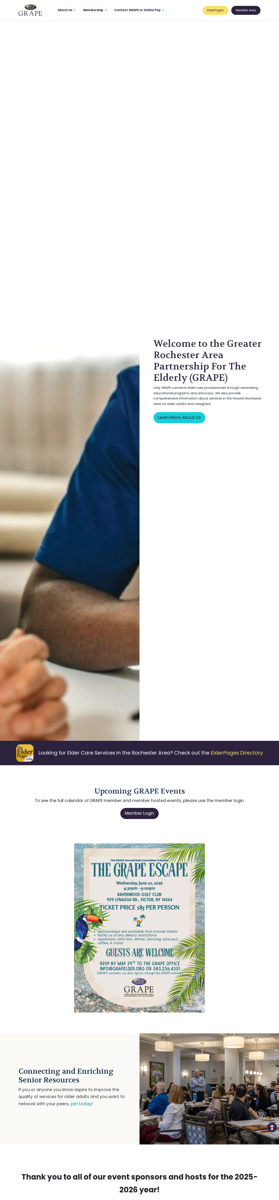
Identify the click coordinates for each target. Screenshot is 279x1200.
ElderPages (215, 10)
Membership (93, 10)
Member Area (246, 10)
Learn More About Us (179, 417)
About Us (65, 10)
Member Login (139, 813)
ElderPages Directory (237, 752)
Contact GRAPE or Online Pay (137, 10)
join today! (81, 1104)
